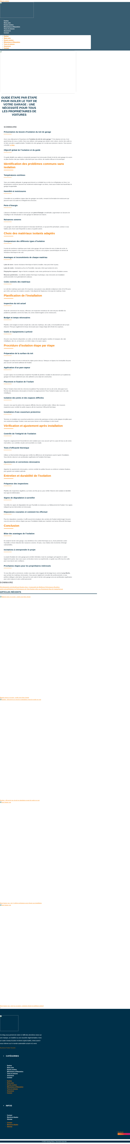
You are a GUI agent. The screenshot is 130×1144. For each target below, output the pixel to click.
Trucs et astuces (9, 28)
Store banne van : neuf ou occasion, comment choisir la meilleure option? (22, 1006)
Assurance (7, 30)
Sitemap (9, 1119)
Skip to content (4, 1)
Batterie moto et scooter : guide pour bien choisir (14, 697)
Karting (6, 20)
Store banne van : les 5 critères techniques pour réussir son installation (21, 903)
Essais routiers (9, 24)
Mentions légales (12, 1117)
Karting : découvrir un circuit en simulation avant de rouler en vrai (19, 800)
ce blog (12, 145)
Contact (6, 32)
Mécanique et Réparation (12, 26)
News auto (7, 22)
